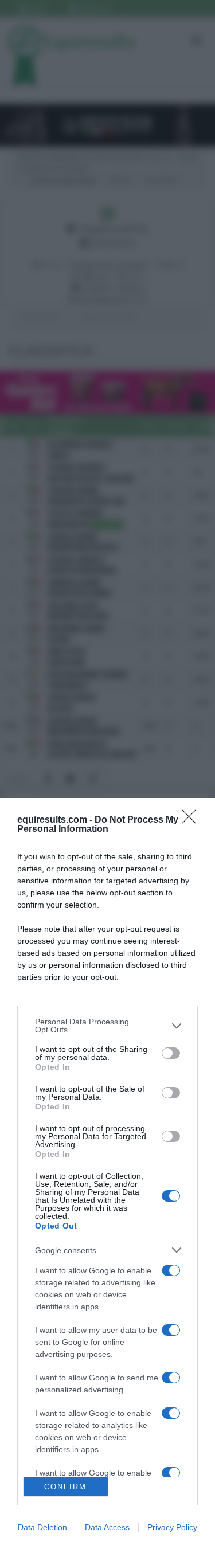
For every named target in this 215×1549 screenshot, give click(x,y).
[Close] (193, 820)
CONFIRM (65, 1486)
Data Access (107, 1527)
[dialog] (107, 1173)
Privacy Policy (172, 1527)
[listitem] (107, 1026)
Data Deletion (42, 1527)
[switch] (171, 1053)
